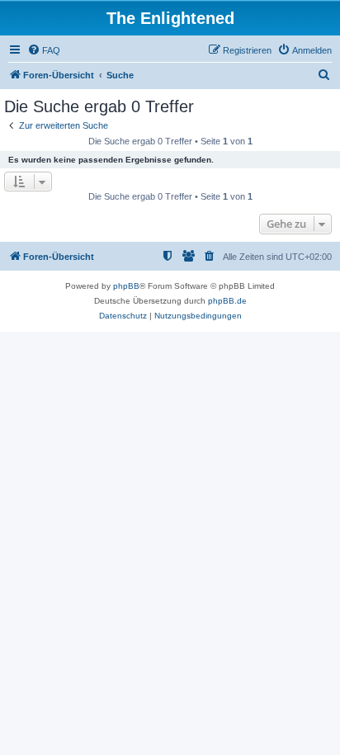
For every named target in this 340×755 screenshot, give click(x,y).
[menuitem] (43, 50)
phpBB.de (227, 300)
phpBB (126, 285)
